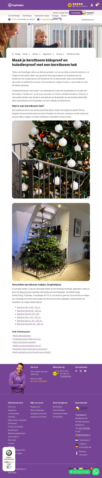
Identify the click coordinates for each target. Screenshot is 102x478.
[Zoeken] (62, 5)
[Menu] (12, 448)
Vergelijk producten (38, 413)
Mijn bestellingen (37, 410)
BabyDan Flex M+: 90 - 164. (28, 314)
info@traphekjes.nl (82, 435)
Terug (17, 54)
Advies (35, 54)
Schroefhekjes (14, 16)
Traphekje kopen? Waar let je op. (27, 339)
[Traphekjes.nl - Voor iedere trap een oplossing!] (16, 5)
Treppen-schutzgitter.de (85, 445)
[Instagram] (81, 371)
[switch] (8, 467)
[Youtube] (85, 371)
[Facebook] (76, 371)
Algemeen (47, 54)
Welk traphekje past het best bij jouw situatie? (32, 352)
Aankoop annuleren (38, 417)
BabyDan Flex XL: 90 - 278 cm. (29, 321)
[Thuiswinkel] (87, 13)
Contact (11, 443)
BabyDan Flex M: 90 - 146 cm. (29, 311)
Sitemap (11, 447)
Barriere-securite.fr (83, 453)
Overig (59, 54)
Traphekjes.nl (84, 440)
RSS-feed (12, 472)
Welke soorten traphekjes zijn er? (27, 346)
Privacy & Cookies (15, 427)
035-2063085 (84, 428)
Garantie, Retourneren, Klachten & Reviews (17, 420)
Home (25, 54)
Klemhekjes (27, 16)
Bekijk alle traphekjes (22, 336)
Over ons (12, 407)
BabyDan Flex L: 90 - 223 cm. (29, 317)
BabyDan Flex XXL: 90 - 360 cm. (30, 324)
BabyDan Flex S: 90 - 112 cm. (28, 307)
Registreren (35, 407)
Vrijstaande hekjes (41, 16)
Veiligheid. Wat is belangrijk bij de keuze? (30, 349)
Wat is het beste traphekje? (25, 342)
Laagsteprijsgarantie (16, 450)
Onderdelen (58, 417)
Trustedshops (65, 376)
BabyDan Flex (25, 292)
